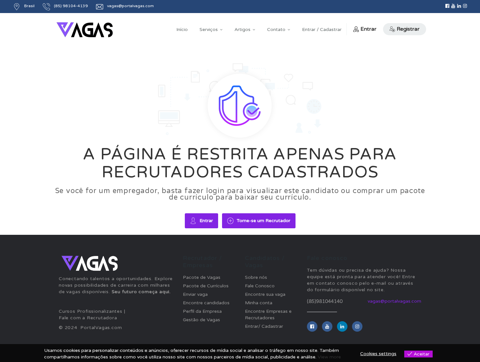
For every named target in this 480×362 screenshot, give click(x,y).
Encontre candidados (206, 303)
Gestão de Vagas (201, 320)
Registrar (408, 29)
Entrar (368, 29)
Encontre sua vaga (265, 294)
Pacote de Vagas (201, 277)
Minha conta (258, 303)
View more (329, 357)
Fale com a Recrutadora (88, 318)
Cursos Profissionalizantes (90, 311)
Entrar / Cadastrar (322, 29)
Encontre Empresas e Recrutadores (268, 315)
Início (182, 29)
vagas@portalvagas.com (394, 301)
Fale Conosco (260, 286)
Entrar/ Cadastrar (264, 326)
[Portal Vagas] (84, 30)
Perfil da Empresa (202, 311)
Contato (276, 29)
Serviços (209, 29)
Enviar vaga (195, 294)
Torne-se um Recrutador (263, 220)
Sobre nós (256, 277)
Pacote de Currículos (206, 286)
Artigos (242, 29)
